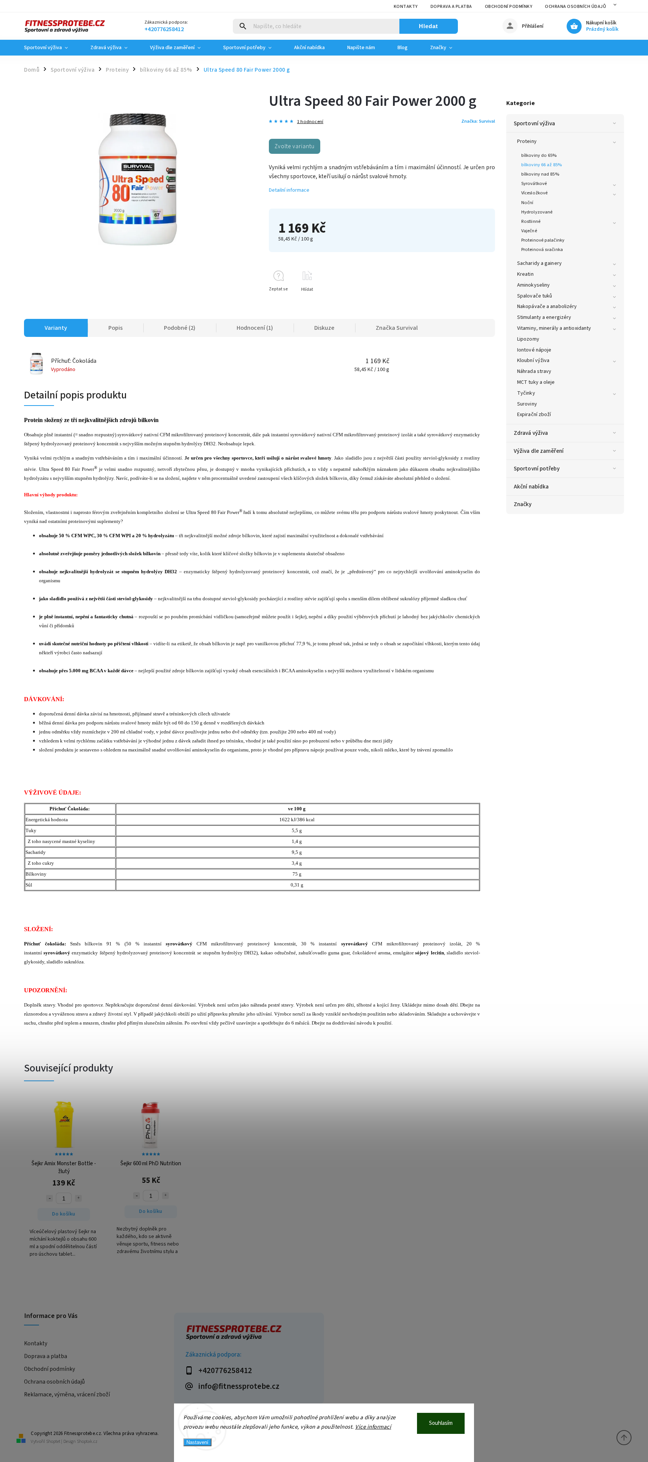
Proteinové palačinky (542, 240)
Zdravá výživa (531, 433)
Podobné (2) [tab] (179, 328)
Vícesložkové (534, 192)
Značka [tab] (397, 328)
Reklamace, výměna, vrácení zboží (67, 1394)
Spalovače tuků (534, 296)
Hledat (428, 26)
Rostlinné (530, 221)
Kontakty (406, 6)
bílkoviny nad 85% (540, 174)
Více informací (373, 1427)
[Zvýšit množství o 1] (78, 1198)
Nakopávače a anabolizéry (547, 306)
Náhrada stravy (534, 371)
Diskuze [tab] (324, 328)
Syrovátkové (534, 183)
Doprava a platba (451, 6)
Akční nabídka (531, 486)
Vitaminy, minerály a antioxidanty (554, 328)
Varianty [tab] (56, 328)
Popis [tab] (115, 328)
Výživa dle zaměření (539, 451)
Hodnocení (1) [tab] (255, 328)
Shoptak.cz (87, 1441)
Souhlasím (441, 1423)
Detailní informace (289, 190)
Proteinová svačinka (542, 249)
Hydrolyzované (536, 212)
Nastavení (197, 1442)
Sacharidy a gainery (539, 263)
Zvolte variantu (294, 146)
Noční (527, 202)
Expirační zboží (534, 414)
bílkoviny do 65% (539, 155)
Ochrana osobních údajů (575, 6)
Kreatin (525, 274)
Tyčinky (526, 393)
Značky (523, 504)
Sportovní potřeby (537, 468)
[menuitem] (51, 48)
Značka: (478, 121)
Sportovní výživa (534, 123)
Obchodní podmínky (508, 6)
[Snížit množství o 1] (49, 1198)
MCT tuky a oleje (536, 382)
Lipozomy (528, 339)
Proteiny (527, 141)
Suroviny (527, 404)
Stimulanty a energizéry (544, 317)
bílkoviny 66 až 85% (541, 164)
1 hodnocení (310, 121)
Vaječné (529, 230)
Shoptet (53, 1441)
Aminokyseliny (533, 285)
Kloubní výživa (533, 360)
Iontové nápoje (534, 350)
